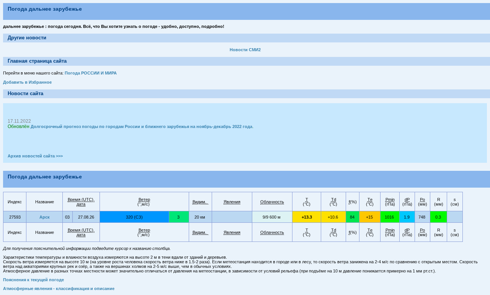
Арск (44, 217)
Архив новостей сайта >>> (35, 156)
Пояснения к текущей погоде (33, 279)
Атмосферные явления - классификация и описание (58, 288)
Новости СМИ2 (245, 49)
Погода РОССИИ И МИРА (91, 73)
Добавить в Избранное (27, 82)
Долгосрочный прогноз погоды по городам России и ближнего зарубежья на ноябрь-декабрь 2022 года (141, 126)
